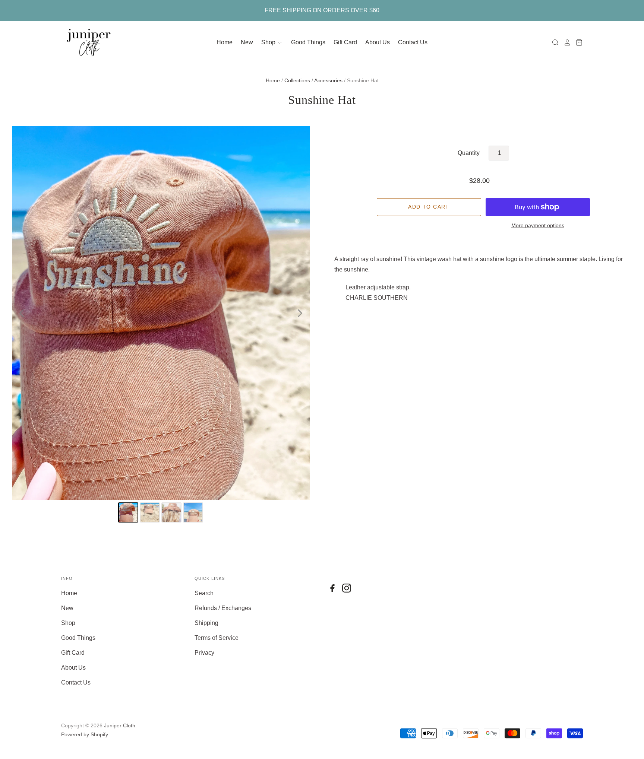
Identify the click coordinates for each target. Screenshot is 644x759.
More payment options (537, 225)
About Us (377, 42)
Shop (269, 42)
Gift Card (345, 42)
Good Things (308, 42)
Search (204, 593)
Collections (297, 80)
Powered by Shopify (84, 734)
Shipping (206, 623)
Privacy (204, 653)
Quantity (469, 153)
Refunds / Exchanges (223, 608)
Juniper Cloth (119, 725)
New (247, 42)
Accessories (328, 80)
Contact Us (412, 42)
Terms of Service (217, 638)
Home (225, 42)
